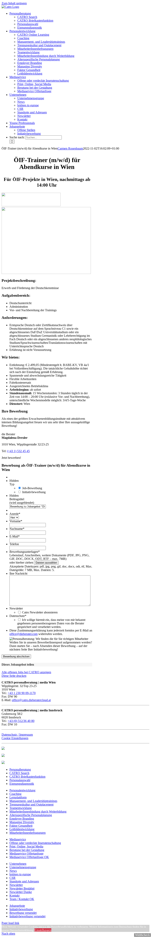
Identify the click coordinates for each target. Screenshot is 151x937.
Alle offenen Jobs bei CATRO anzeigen (26, 672)
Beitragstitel (16, 499)
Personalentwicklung (22, 790)
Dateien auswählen (46, 562)
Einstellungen (42, 930)
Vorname (15, 521)
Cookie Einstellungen (15, 738)
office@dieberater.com (23, 634)
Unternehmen (17, 863)
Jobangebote (17, 905)
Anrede (14, 513)
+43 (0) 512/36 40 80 (21, 721)
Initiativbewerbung (34, 492)
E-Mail (14, 536)
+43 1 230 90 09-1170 (22, 693)
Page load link (10, 923)
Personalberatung (20, 769)
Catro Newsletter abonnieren (40, 612)
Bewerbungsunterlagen (24, 551)
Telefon (14, 544)
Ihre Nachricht (18, 573)
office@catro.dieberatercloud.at (31, 700)
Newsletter (16, 608)
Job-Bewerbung (32, 488)
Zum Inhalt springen (14, 3)
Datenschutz (17, 616)
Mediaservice (17, 839)
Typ (11, 484)
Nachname (16, 528)
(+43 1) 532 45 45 (18, 451)
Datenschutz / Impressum (17, 734)
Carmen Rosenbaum (70, 148)
